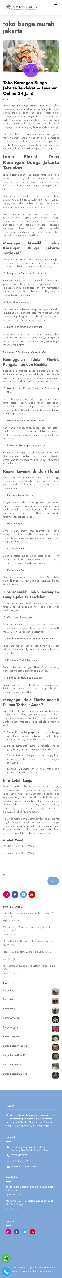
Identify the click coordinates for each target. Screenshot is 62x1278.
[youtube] (31, 894)
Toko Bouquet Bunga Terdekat (32, 352)
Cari (5, 875)
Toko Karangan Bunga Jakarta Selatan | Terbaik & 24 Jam (29, 967)
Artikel (17, 99)
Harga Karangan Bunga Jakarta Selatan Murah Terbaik (30, 941)
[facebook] (15, 894)
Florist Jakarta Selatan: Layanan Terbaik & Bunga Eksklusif (27, 953)
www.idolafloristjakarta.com (36, 1271)
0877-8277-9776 (25, 846)
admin (6, 99)
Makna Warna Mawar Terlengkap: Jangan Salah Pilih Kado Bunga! (29, 928)
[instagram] (6, 894)
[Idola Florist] (20, 11)
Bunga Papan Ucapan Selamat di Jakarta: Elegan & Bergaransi (28, 914)
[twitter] (23, 894)
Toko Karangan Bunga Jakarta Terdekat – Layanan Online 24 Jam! (30, 88)
